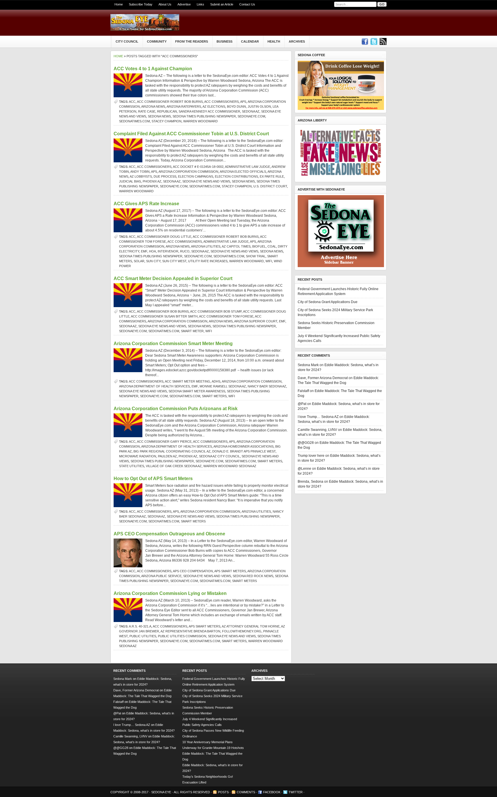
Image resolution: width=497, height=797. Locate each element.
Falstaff (303, 391)
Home (118, 4)
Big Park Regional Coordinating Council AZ (172, 451)
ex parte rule (272, 176)
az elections (213, 106)
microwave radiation (137, 456)
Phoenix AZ (152, 181)
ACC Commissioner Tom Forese (226, 316)
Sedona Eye (161, 792)
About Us (164, 4)
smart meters (214, 396)
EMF (144, 251)
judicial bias (130, 181)
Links (200, 4)
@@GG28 (306, 443)
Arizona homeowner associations (243, 446)
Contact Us (247, 4)
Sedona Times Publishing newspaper (204, 116)
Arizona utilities (205, 246)
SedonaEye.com (251, 116)
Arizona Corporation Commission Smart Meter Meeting (173, 343)
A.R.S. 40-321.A (140, 626)
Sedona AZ (250, 111)
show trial (255, 256)
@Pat (302, 404)
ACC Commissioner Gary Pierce (164, 441)
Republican (167, 111)
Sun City (153, 261)
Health (273, 41)
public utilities (142, 636)
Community (157, 41)
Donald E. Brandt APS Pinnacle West (244, 451)
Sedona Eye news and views (206, 181)
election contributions (236, 176)
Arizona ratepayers (184, 106)
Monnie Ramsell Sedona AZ (223, 386)
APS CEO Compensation (193, 571)
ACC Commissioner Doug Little (164, 236)
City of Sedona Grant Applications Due (328, 302)
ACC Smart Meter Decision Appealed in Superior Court (173, 278)
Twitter (295, 792)
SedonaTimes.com (134, 121)
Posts (223, 792)
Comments (246, 792)
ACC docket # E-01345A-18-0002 (198, 166)
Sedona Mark (308, 365)
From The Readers (191, 41)
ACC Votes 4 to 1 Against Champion (153, 68)
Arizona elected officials (243, 171)
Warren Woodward (200, 121)
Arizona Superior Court (255, 321)
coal (271, 246)
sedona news (159, 116)
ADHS (216, 381)
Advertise (184, 4)
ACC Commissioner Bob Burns (163, 311)
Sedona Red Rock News (253, 576)
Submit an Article (221, 4)
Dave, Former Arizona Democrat (323, 378)
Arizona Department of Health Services (154, 386)
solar (139, 261)
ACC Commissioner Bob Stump (216, 311)
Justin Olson (259, 106)
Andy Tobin (140, 171)
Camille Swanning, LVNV (317, 430)
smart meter (192, 331)
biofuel (259, 246)
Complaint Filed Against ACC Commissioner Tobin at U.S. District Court (191, 133)
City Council (127, 41)
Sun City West (174, 261)
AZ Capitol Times (236, 246)
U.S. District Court (270, 186)
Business (224, 41)
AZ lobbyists (141, 176)
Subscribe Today (140, 4)
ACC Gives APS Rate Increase (146, 203)
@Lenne (304, 469)
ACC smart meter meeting (187, 381)
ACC (132, 101)
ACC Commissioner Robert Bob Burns (170, 101)
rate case (146, 111)
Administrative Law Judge (247, 166)
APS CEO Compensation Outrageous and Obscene (169, 533)
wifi (268, 261)
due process (165, 176)
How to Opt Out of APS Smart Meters (153, 478)
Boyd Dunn (236, 106)
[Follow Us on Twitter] (373, 41)
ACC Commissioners (221, 101)
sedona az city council (219, 456)
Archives (297, 41)
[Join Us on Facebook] (364, 41)
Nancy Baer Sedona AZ (267, 386)
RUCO (185, 251)
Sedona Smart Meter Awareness (197, 391)
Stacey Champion (166, 121)
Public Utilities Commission (182, 636)
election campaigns (195, 176)
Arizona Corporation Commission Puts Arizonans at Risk (176, 408)
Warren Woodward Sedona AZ (229, 466)
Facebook (271, 792)
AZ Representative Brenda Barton (190, 631)
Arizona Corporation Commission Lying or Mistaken (170, 593)
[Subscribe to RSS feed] (383, 41)
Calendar (250, 41)
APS (243, 101)
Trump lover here (311, 456)
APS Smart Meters (230, 571)
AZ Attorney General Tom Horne (251, 626)
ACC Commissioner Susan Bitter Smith (164, 316)
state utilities (131, 466)
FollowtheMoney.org (241, 631)
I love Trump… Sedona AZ (318, 417)
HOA (152, 251)
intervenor (168, 251)
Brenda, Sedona (310, 482)
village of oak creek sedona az (174, 466)
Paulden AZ (167, 456)
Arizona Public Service (161, 576)
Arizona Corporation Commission (188, 171)
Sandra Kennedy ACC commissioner (209, 111)
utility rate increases (208, 261)
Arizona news (153, 106)
